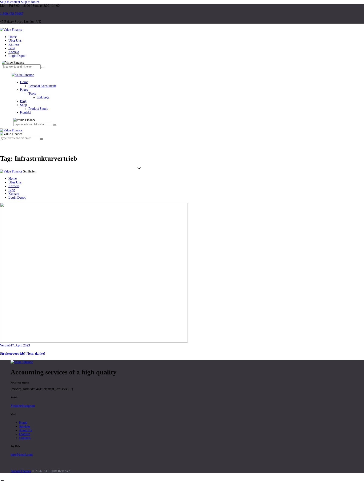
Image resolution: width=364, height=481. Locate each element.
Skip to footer (30, 2)
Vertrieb (5, 345)
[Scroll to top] (2, 479)
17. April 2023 (20, 345)
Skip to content (10, 2)
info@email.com (22, 454)
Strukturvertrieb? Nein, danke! (22, 353)
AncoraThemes (21, 471)
